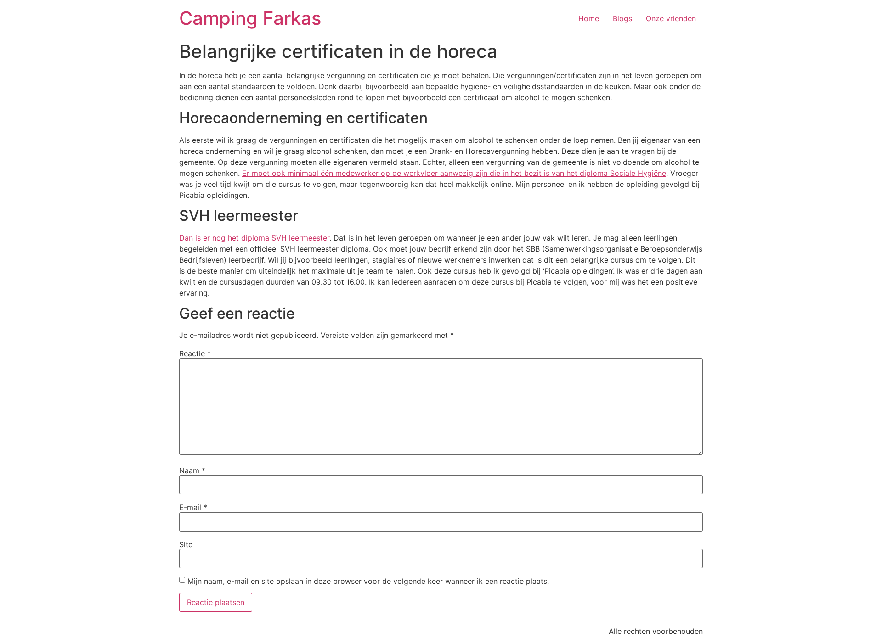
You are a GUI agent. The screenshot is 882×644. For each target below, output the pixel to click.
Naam (192, 470)
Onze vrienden (671, 18)
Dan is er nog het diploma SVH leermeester (254, 237)
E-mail (193, 507)
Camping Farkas (250, 18)
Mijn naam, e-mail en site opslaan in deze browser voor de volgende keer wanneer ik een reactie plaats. (368, 581)
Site (185, 544)
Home (588, 18)
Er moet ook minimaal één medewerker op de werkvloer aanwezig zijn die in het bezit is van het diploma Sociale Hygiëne (454, 173)
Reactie (195, 353)
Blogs (622, 18)
